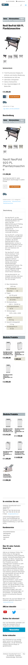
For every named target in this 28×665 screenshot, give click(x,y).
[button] (20, 37)
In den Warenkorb (14, 96)
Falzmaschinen (7, 201)
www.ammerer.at (8, 602)
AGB (4, 539)
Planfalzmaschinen (8, 203)
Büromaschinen (14, 19)
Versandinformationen (9, 531)
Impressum (6, 537)
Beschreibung (7, 210)
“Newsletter (14, 629)
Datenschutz (6, 535)
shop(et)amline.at (13, 514)
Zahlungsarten (7, 533)
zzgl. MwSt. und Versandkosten (11, 108)
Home (5, 19)
